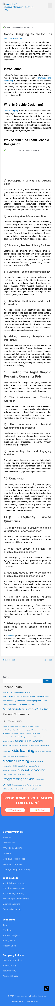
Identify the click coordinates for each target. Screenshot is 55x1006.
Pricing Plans (9, 940)
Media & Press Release (14, 858)
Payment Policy (10, 976)
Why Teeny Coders (12, 847)
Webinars (7, 930)
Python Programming (13, 893)
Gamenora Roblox (8, 741)
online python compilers (31, 770)
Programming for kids (18, 779)
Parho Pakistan (7, 774)
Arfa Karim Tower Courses (30, 726)
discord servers (25, 733)
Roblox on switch (8, 789)
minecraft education (36, 761)
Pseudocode (40, 780)
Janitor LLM (6, 751)
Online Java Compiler (9, 770)
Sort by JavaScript (31, 789)
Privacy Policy (9, 965)
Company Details (13, 831)
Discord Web (36, 733)
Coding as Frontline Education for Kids (18, 705)
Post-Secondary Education (22, 774)
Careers (7, 853)
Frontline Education (38, 737)
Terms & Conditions (12, 960)
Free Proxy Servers (24, 737)
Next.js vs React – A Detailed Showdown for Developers (26, 696)
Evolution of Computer (10, 737)
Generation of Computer (29, 740)
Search (6, 677)
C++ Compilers (43, 730)
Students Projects (11, 935)
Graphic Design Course (10, 745)
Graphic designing (11, 111)
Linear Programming (9, 756)
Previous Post (8, 660)
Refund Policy (9, 970)
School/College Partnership (16, 869)
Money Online (7, 766)
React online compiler (19, 785)
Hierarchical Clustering (26, 745)
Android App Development (16, 898)
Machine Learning (16, 761)
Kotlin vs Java (40, 751)
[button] (50, 5)
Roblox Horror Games (34, 785)
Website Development (14, 888)
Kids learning (22, 750)
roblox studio (19, 789)
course (11, 635)
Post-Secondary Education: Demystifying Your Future (25, 701)
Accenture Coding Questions (12, 726)
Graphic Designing (12, 909)
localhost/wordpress (23, 756)
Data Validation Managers (11, 733)
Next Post (49, 660)
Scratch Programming (14, 883)
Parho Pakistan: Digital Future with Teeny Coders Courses (26, 709)
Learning (48, 751)
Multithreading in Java (20, 766)
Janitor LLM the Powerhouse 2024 (17, 692)
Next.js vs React (33, 766)
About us (7, 837)
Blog (5, 925)
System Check (10, 945)
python (7, 784)
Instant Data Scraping (42, 745)
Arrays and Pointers (31, 730)
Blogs (6, 38)
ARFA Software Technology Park (13, 730)
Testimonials (9, 842)
